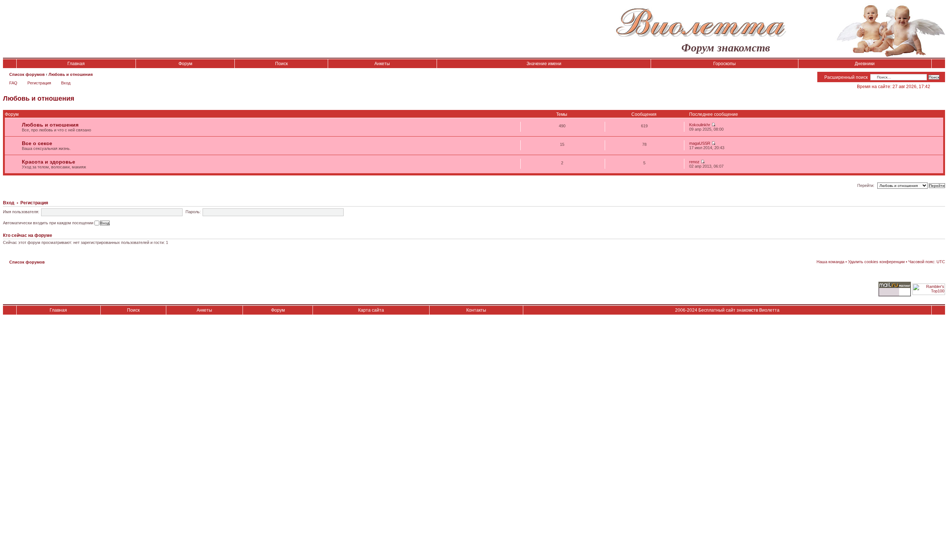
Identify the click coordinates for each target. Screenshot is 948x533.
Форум (185, 63)
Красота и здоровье (48, 162)
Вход (65, 83)
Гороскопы (724, 63)
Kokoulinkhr (699, 125)
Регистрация (39, 83)
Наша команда (830, 261)
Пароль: (193, 211)
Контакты (476, 310)
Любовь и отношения (71, 74)
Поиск (281, 63)
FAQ (13, 83)
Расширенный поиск (846, 77)
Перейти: (865, 185)
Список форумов (27, 74)
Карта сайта (371, 310)
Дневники (865, 63)
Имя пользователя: (21, 211)
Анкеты (382, 63)
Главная (76, 63)
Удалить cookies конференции (876, 261)
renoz (694, 162)
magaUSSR (699, 143)
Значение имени (544, 63)
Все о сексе (37, 143)
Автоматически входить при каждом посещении (48, 223)
